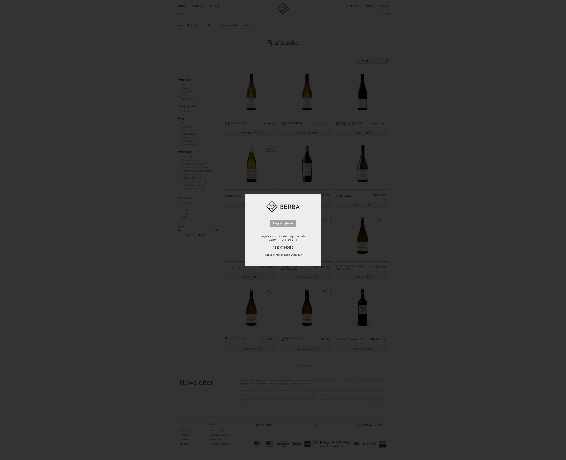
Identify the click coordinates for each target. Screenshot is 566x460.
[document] (283, 230)
